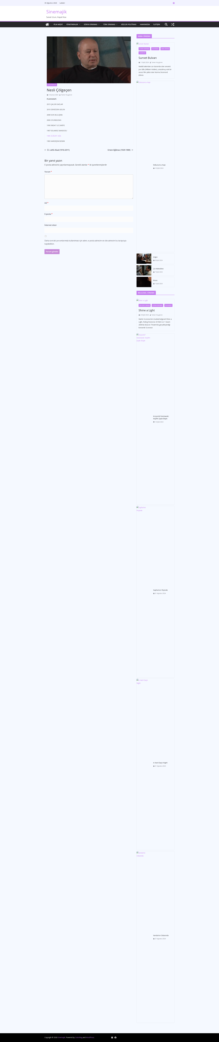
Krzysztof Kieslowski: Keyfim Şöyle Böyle (161, 417)
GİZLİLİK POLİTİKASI (128, 24)
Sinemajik (56, 11)
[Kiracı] (144, 282)
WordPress (90, 1037)
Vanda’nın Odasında (161, 935)
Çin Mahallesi (158, 269)
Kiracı (155, 280)
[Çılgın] (144, 259)
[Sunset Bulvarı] (156, 43)
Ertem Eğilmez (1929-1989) (119, 150)
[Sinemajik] (47, 24)
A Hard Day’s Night (160, 763)
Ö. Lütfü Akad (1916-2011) (58, 150)
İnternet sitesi (50, 225)
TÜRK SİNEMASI (109, 24)
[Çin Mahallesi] (144, 270)
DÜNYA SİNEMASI (90, 24)
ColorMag (78, 1037)
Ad (46, 203)
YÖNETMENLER (72, 24)
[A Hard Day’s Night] (144, 764)
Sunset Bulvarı (148, 58)
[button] (79, 24)
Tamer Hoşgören (66, 95)
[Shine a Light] (156, 300)
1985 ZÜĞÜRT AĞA (54, 136)
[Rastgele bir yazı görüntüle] (173, 24)
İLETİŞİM (156, 24)
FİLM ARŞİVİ (58, 24)
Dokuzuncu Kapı (159, 165)
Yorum (48, 172)
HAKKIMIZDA (145, 24)
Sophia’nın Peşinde (160, 590)
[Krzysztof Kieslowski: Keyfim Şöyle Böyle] (144, 419)
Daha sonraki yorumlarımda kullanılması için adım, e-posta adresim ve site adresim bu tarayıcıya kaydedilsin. (85, 242)
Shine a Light (147, 310)
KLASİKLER (142, 53)
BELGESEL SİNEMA (144, 305)
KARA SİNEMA (165, 49)
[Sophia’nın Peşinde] (144, 591)
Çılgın (155, 257)
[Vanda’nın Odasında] (144, 937)
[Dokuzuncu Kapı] (144, 166)
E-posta (48, 214)
